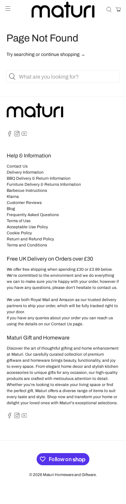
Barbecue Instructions (27, 190)
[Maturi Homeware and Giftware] (63, 10)
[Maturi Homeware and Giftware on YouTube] (24, 135)
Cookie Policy (19, 233)
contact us (106, 287)
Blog (11, 208)
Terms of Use (19, 220)
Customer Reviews (24, 202)
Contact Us (17, 166)
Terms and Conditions (27, 245)
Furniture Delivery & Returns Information (44, 184)
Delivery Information (25, 172)
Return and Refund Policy (30, 239)
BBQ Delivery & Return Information (39, 178)
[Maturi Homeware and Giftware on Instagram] (17, 135)
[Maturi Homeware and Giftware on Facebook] (9, 135)
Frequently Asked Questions (33, 214)
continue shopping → (63, 54)
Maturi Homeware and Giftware (69, 475)
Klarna (13, 196)
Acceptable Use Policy (27, 227)
